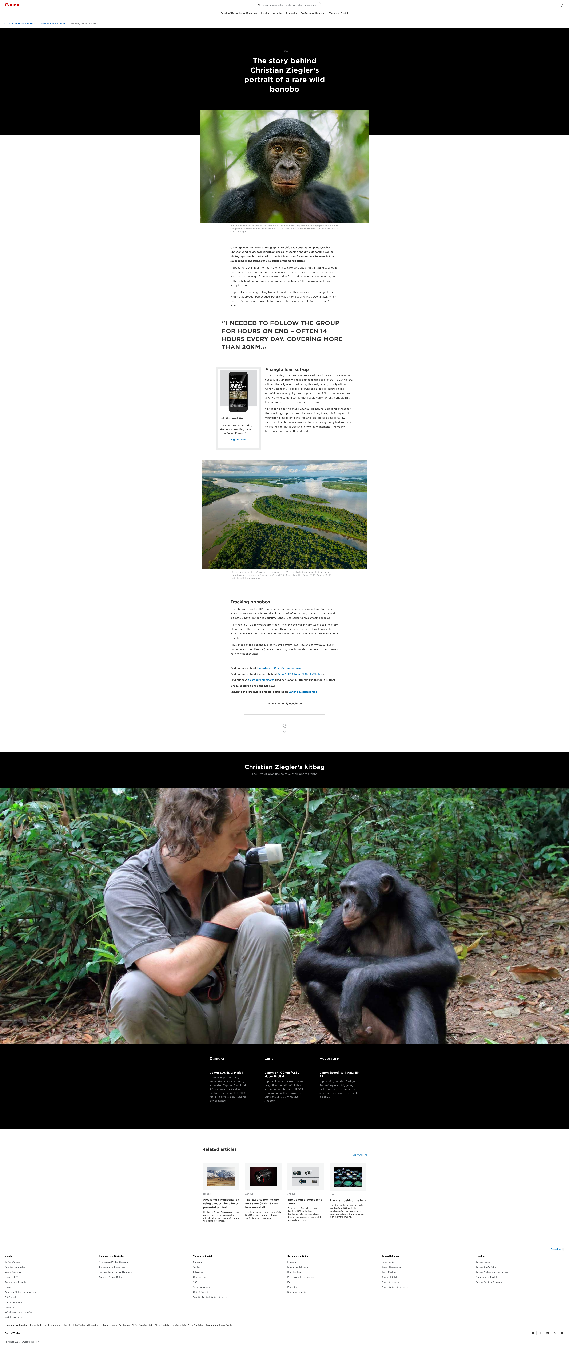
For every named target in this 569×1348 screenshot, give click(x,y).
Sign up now (238, 439)
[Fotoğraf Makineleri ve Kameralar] (259, 12)
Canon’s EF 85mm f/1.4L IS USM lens (300, 674)
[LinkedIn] (547, 1333)
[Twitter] (554, 1333)
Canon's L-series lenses (303, 691)
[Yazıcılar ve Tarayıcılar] (298, 12)
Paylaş (284, 732)
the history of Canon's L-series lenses (279, 668)
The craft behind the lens (348, 1200)
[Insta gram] (540, 1333)
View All (357, 1155)
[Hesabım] (562, 5)
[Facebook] (532, 1333)
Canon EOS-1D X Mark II (227, 1072)
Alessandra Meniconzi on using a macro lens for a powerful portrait (221, 1203)
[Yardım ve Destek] (350, 12)
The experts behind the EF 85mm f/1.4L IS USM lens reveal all (262, 1203)
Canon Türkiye (13, 1333)
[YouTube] (561, 1333)
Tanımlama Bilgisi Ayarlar (219, 1325)
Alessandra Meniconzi (260, 680)
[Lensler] (270, 12)
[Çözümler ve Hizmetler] (327, 12)
